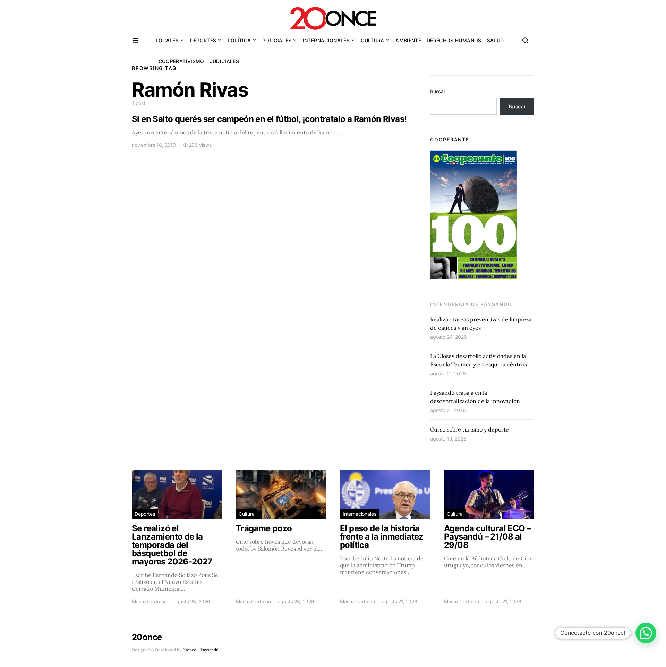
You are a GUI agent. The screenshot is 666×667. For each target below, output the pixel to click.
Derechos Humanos (454, 40)
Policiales (277, 40)
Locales (167, 40)
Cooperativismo (181, 61)
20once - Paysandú (200, 649)
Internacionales (326, 40)
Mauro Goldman (149, 601)
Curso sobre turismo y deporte (469, 429)
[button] (645, 633)
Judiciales (224, 61)
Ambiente (408, 40)
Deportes (203, 40)
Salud (495, 40)
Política (239, 40)
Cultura (372, 40)
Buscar (437, 91)
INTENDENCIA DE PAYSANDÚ (471, 304)
